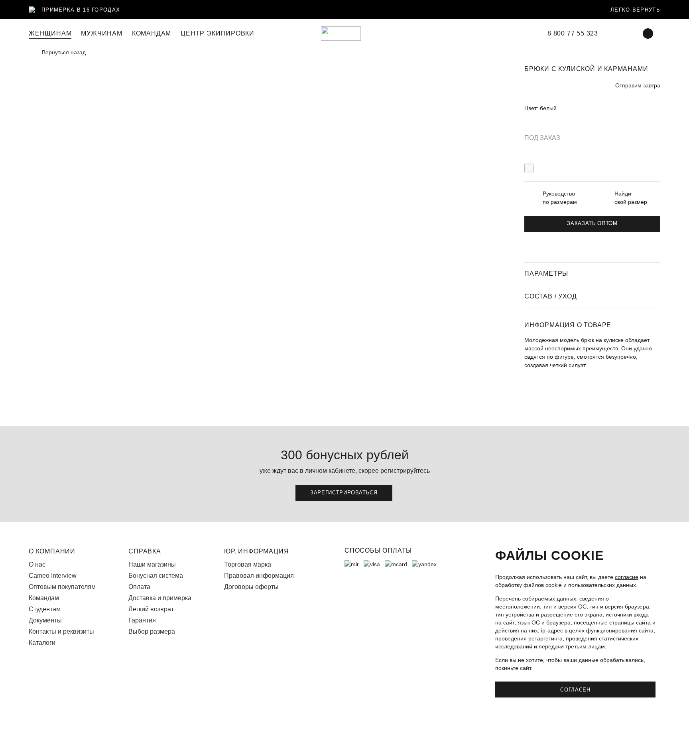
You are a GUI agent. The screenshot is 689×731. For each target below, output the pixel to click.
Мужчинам (101, 33)
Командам (44, 598)
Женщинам (50, 33)
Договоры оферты (251, 586)
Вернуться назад (64, 52)
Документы (45, 620)
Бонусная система (155, 575)
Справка (144, 551)
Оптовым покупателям (62, 586)
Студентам (45, 609)
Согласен (575, 689)
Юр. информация (256, 551)
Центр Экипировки (217, 33)
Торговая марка (247, 564)
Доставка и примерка (159, 598)
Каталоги (42, 642)
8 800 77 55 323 (572, 33)
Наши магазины (152, 564)
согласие (626, 577)
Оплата (139, 586)
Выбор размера (151, 631)
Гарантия (142, 620)
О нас (37, 564)
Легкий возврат (151, 609)
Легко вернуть (635, 10)
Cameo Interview (53, 575)
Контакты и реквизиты (61, 631)
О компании (52, 551)
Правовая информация (259, 575)
